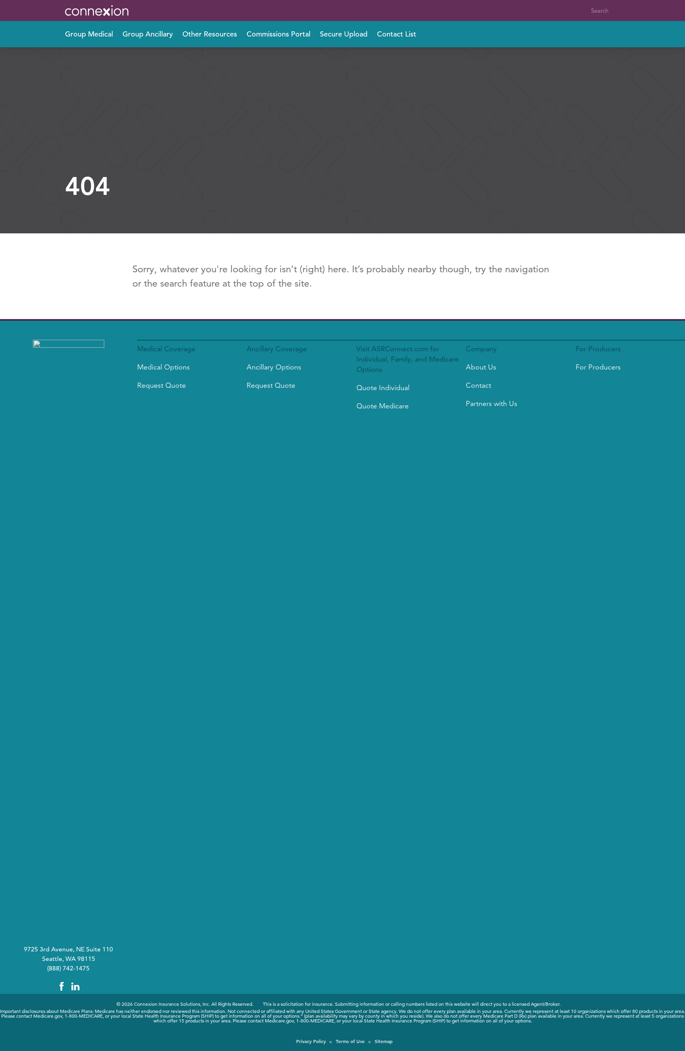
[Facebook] (61, 987)
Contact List (396, 34)
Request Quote (161, 385)
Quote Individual (382, 387)
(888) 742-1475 (68, 968)
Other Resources (209, 34)
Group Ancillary (147, 34)
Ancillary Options (274, 367)
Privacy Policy (311, 1041)
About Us (481, 367)
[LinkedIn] (76, 987)
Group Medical (89, 34)
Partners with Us (491, 403)
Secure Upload (343, 34)
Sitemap (384, 1041)
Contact (478, 385)
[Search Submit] (615, 10)
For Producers (598, 367)
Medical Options (163, 367)
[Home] (104, 10)
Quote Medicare (382, 405)
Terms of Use (350, 1041)
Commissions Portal (278, 34)
